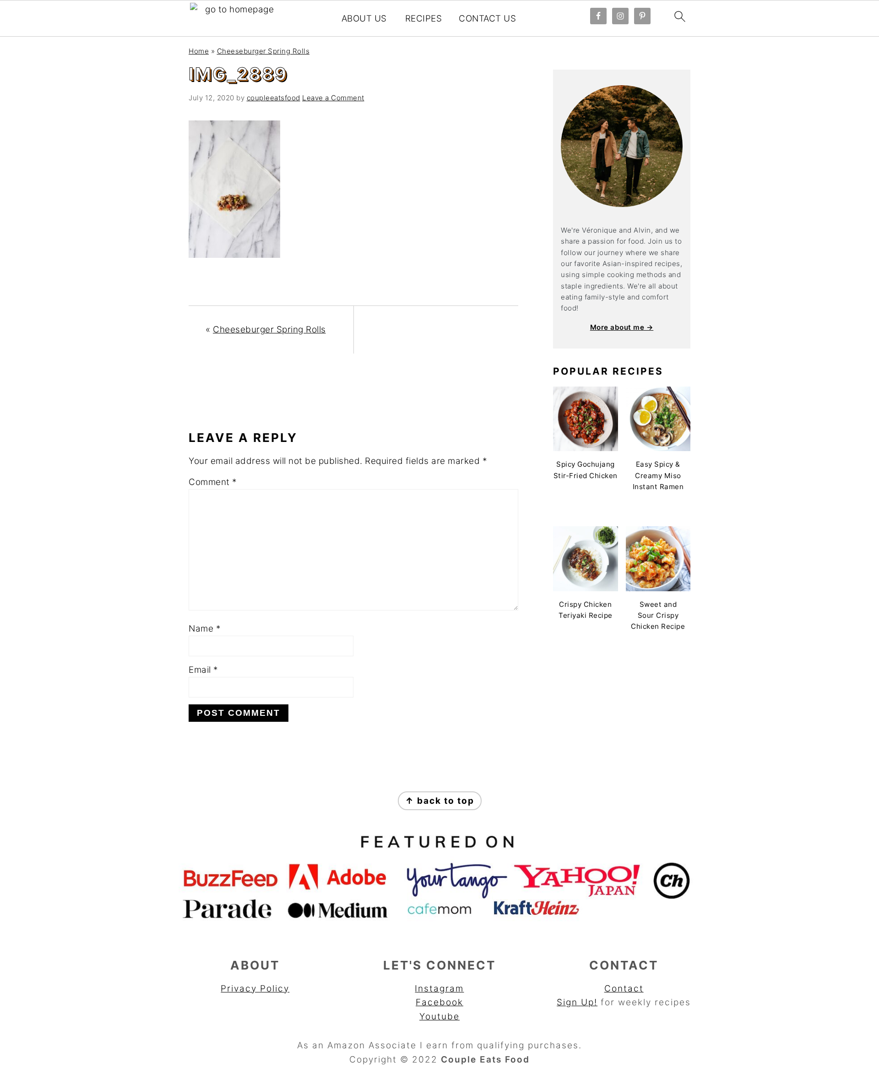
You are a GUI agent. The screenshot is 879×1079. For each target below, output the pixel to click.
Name (205, 628)
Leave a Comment (333, 97)
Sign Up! (577, 1002)
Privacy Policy (255, 988)
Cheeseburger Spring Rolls (263, 51)
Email (203, 670)
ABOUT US (364, 19)
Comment (213, 482)
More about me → (622, 327)
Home (199, 51)
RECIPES (423, 19)
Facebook (439, 1002)
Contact (624, 988)
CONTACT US (487, 19)
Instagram (439, 988)
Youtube (439, 1016)
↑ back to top (439, 801)
